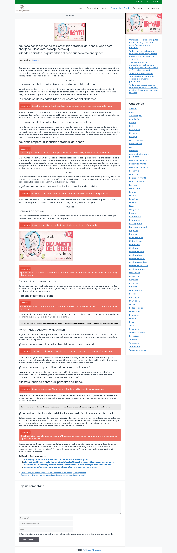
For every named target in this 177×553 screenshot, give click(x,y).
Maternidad (134, 244)
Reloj (131, 322)
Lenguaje (133, 230)
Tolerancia (134, 343)
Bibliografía (134, 129)
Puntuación (134, 301)
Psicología (134, 297)
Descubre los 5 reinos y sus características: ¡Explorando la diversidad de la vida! (53, 475)
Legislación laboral (138, 227)
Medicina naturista (138, 262)
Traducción (134, 346)
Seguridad (134, 329)
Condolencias (135, 143)
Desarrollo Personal (138, 167)
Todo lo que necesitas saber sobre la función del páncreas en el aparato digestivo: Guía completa (143, 55)
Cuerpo (132, 147)
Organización (135, 290)
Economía (134, 171)
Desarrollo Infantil (120, 8)
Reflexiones (134, 311)
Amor (131, 112)
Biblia (131, 126)
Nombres (133, 283)
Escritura (133, 185)
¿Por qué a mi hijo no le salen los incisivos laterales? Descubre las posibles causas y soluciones (69, 462)
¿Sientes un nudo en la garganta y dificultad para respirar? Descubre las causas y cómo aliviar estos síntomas (143, 66)
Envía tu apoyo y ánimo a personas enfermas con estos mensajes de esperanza (53, 473)
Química (133, 304)
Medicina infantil (136, 255)
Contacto (156, 2)
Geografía (134, 209)
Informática (134, 220)
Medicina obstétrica (138, 265)
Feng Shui (133, 199)
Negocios (133, 279)
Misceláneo (153, 8)
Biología (133, 136)
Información (135, 216)
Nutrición (133, 287)
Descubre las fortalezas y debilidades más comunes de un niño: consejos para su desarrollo (67, 464)
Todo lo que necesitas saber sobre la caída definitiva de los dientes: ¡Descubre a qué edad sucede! (143, 89)
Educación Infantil (137, 178)
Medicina (133, 248)
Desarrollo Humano (138, 160)
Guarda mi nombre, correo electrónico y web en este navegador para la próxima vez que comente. (67, 534)
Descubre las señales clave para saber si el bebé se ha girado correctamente (60, 467)
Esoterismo (134, 188)
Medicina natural (137, 258)
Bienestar (133, 133)
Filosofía (133, 202)
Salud (104, 8)
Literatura (133, 234)
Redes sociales (136, 308)
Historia (132, 213)
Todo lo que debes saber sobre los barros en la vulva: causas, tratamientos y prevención (142, 77)
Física (132, 206)
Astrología (134, 119)
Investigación (135, 223)
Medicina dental (136, 251)
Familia (132, 192)
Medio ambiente (137, 269)
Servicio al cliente (137, 332)
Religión (132, 318)
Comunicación (136, 140)
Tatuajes (133, 339)
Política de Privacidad (142, 2)
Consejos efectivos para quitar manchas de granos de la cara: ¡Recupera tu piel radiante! (143, 44)
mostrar (36, 60)
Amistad (133, 108)
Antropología (135, 115)
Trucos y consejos (137, 350)
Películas (133, 294)
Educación (92, 8)
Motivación (134, 276)
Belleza (132, 122)
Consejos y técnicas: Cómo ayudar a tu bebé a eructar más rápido (55, 459)
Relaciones (138, 8)
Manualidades (136, 237)
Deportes (133, 150)
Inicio (80, 8)
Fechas (132, 195)
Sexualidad (134, 336)
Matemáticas (135, 241)
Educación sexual (137, 181)
